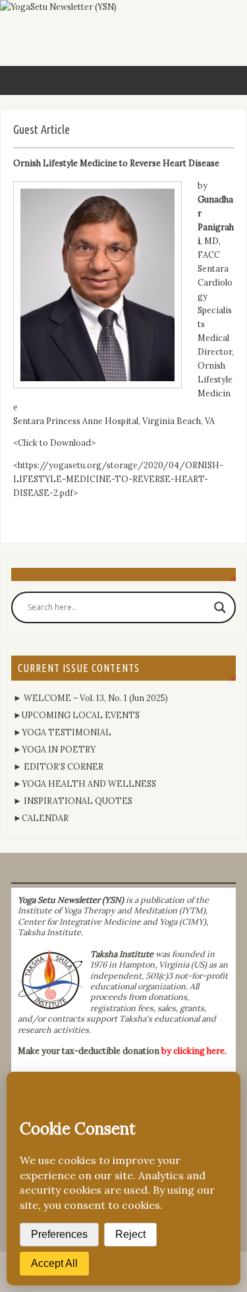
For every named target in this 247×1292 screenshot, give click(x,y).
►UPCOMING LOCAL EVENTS (76, 715)
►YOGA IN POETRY (54, 749)
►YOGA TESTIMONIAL (62, 732)
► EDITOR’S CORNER (58, 766)
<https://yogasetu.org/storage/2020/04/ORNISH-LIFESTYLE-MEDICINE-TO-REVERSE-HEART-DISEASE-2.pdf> (118, 479)
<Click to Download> (54, 442)
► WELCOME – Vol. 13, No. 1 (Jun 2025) (90, 697)
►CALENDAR (41, 818)
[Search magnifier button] (220, 607)
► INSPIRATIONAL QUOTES (72, 800)
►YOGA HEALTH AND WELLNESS (84, 783)
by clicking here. (194, 1050)
